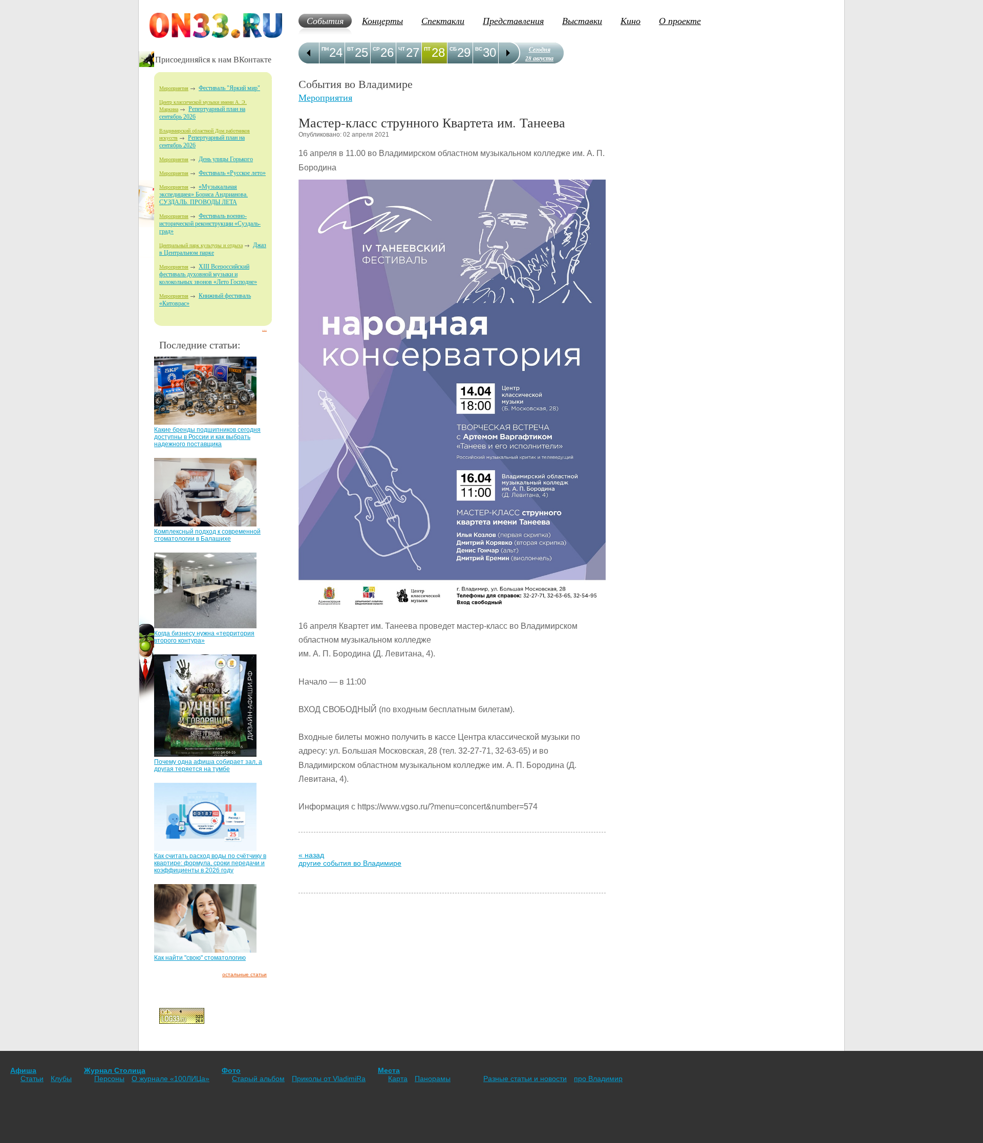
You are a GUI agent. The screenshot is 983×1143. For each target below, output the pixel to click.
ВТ (350, 49)
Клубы (61, 1078)
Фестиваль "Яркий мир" (229, 88)
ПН (325, 49)
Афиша (23, 1070)
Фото (231, 1070)
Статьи (32, 1078)
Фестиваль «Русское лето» (232, 173)
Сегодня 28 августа (539, 53)
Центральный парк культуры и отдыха (201, 245)
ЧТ (401, 49)
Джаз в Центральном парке (212, 248)
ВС (478, 49)
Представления (513, 20)
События (325, 20)
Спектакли (442, 20)
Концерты (382, 20)
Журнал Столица (114, 1070)
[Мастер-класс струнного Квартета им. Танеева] (452, 616)
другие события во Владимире (349, 863)
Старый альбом (258, 1078)
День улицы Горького (226, 159)
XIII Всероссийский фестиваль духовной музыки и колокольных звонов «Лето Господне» (208, 274)
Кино (630, 20)
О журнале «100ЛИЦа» (170, 1078)
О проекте (680, 20)
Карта (398, 1078)
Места (389, 1070)
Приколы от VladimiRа (329, 1078)
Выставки (582, 20)
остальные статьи (244, 974)
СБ (453, 49)
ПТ (427, 49)
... (264, 329)
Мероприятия (173, 88)
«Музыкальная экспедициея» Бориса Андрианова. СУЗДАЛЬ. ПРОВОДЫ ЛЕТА (203, 194)
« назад (311, 855)
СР (376, 49)
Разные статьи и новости (525, 1078)
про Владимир (598, 1078)
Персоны (109, 1078)
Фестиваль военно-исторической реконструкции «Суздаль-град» (210, 223)
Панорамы (433, 1078)
